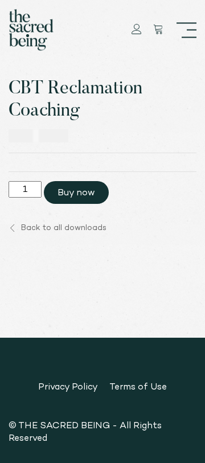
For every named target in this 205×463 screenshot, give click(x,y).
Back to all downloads (63, 227)
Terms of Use (138, 386)
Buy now (76, 192)
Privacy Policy (68, 386)
